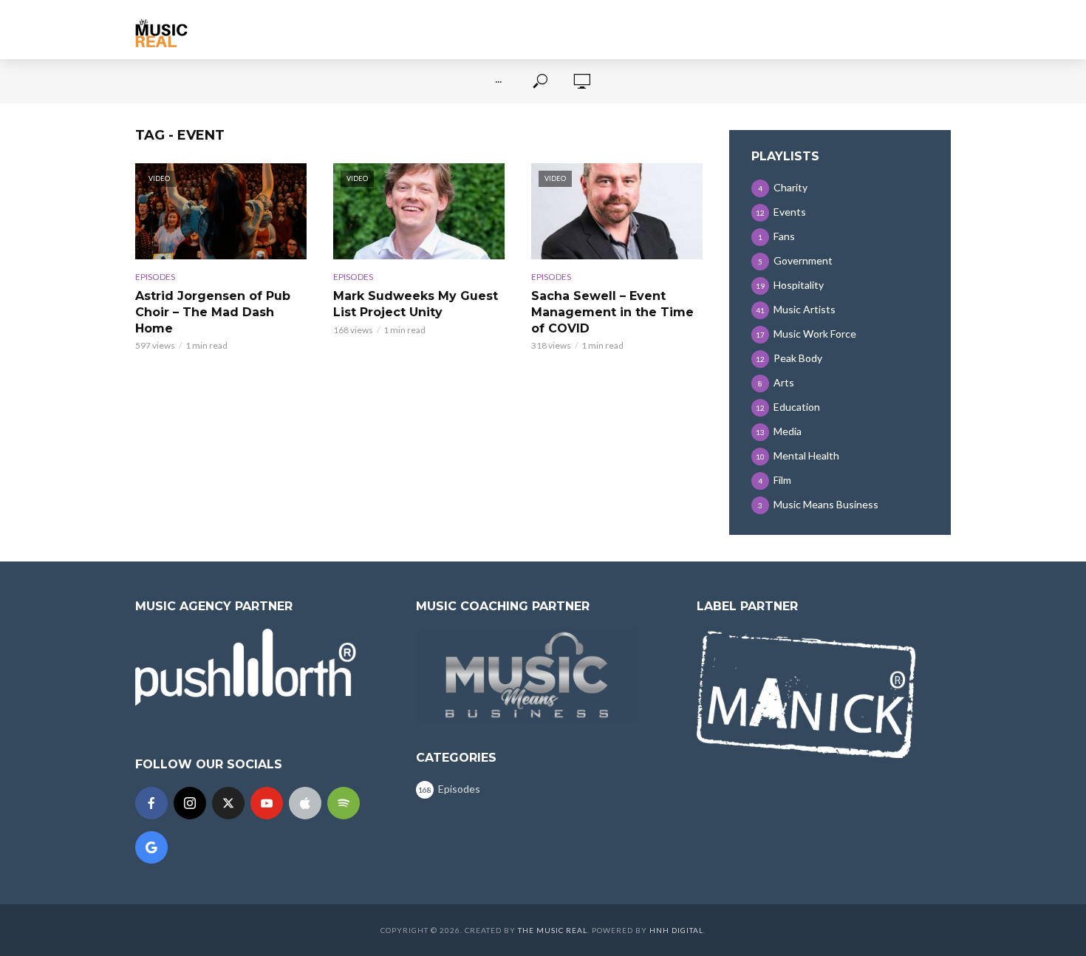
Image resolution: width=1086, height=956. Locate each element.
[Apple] (305, 803)
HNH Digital (676, 930)
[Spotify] (343, 803)
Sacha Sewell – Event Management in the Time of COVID (612, 312)
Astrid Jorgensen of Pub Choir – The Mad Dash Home (212, 312)
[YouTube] (266, 803)
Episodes (155, 276)
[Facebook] (151, 803)
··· (498, 81)
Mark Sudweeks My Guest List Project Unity (415, 304)
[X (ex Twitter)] (228, 803)
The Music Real (552, 930)
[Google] (151, 847)
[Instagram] (190, 803)
